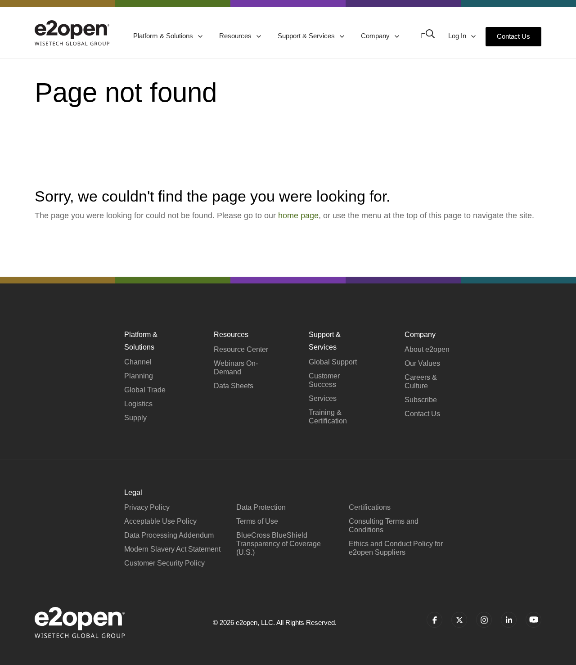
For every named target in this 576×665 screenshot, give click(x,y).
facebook (434, 620)
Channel (138, 362)
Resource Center (241, 349)
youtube (533, 620)
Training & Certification (328, 417)
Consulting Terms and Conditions (383, 525)
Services (323, 398)
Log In (458, 36)
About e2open (427, 349)
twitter (459, 620)
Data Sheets (233, 386)
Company (376, 36)
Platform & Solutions (164, 36)
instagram (484, 620)
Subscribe (421, 400)
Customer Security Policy (164, 563)
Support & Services (307, 36)
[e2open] (72, 32)
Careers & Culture (421, 381)
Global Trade (145, 390)
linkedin (509, 620)
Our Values (422, 363)
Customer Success (324, 380)
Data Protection (261, 507)
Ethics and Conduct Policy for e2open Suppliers (396, 548)
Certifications (370, 507)
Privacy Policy (147, 507)
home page (298, 215)
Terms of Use (257, 521)
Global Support (333, 362)
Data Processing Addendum (169, 535)
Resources (236, 36)
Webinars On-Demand (236, 367)
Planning (138, 376)
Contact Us (513, 36)
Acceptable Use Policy (160, 521)
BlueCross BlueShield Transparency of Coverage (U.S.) (278, 543)
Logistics (138, 404)
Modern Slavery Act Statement (172, 549)
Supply (135, 418)
